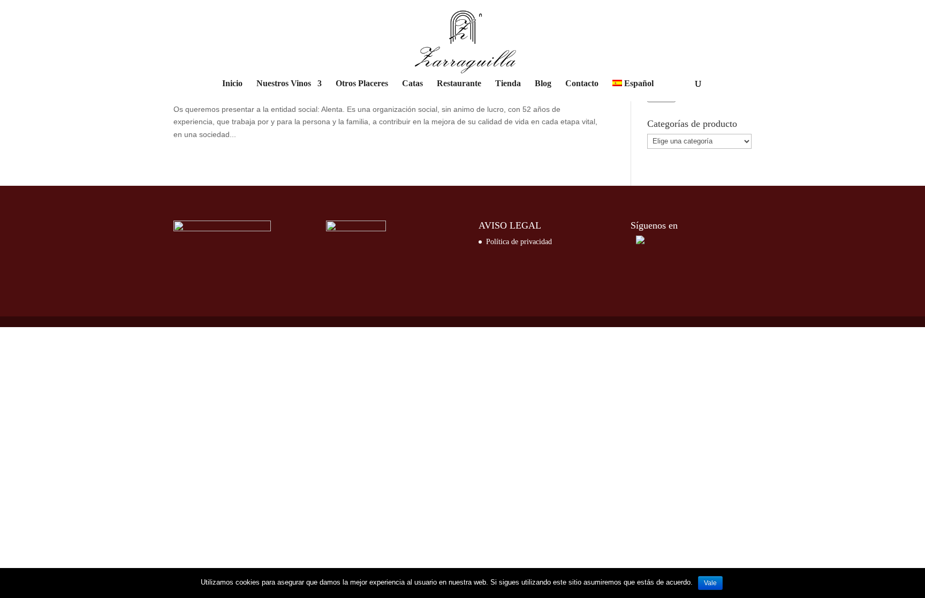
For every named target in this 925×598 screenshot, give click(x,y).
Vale (710, 583)
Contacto (581, 84)
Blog (543, 84)
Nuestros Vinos (283, 84)
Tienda (508, 84)
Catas (412, 84)
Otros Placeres (362, 84)
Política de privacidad (519, 242)
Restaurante (459, 84)
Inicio (232, 84)
